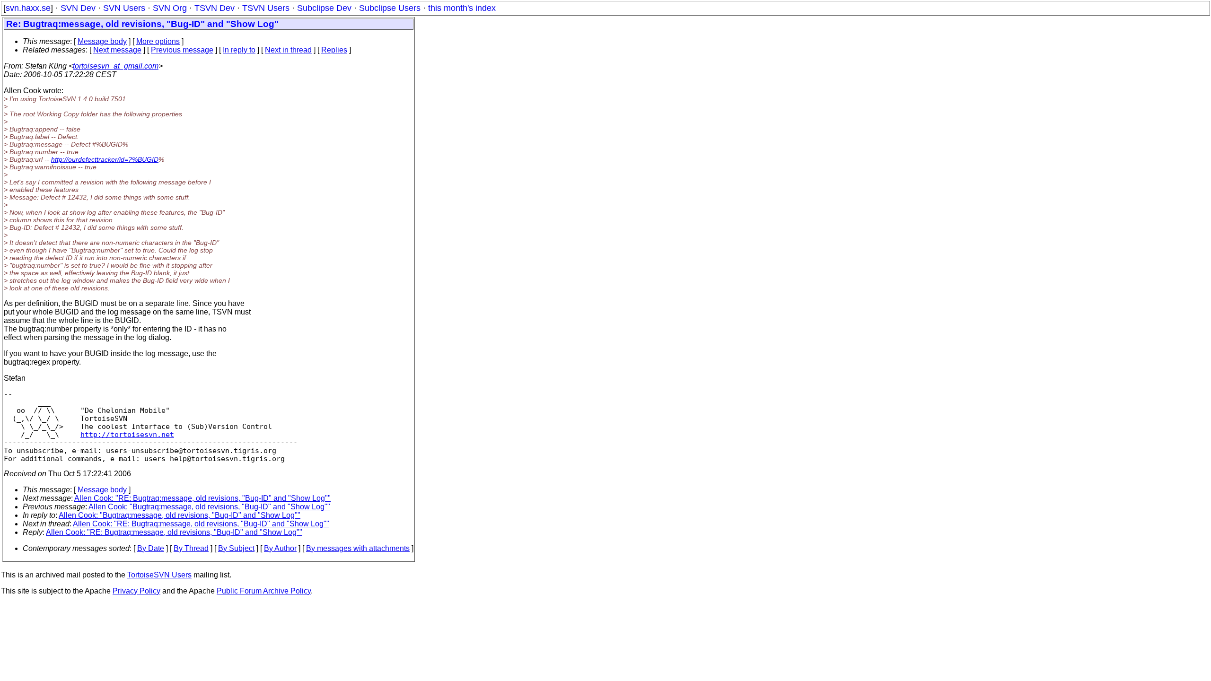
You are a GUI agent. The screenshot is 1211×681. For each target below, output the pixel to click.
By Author (280, 548)
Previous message (182, 50)
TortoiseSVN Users (159, 575)
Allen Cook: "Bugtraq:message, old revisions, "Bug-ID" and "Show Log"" (209, 507)
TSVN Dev (214, 8)
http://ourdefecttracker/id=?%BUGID (104, 159)
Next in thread (288, 50)
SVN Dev (78, 8)
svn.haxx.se (28, 8)
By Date (150, 548)
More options (158, 41)
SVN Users (124, 8)
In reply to (239, 50)
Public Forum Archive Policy (264, 591)
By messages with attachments (358, 548)
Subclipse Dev (324, 8)
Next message (117, 50)
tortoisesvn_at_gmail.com (115, 66)
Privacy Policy (136, 591)
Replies (334, 50)
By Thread (191, 548)
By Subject (236, 548)
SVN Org (170, 8)
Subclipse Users (390, 8)
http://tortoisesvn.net (127, 434)
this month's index (462, 8)
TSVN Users (266, 8)
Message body (102, 41)
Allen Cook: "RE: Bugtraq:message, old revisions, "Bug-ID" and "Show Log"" (202, 498)
